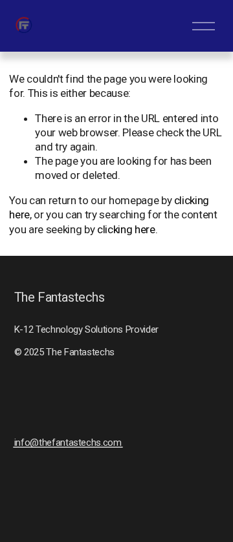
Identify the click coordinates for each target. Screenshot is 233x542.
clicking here (126, 229)
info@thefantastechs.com (68, 442)
